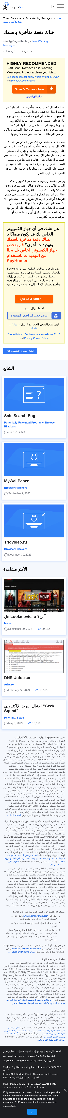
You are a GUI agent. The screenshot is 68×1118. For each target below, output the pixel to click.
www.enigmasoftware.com (35, 916)
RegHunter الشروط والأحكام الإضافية (35, 1060)
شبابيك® (15, 324)
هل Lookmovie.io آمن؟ (25, 616)
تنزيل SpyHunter (29, 298)
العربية (53, 6)
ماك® (34, 328)
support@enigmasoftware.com (26, 949)
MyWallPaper (16, 481)
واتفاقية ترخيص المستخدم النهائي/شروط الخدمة (29, 1000)
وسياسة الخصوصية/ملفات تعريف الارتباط (31, 858)
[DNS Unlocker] (34, 656)
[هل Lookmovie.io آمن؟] (34, 595)
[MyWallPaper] (34, 459)
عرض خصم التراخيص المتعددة (29, 315)
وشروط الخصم (19, 1003)
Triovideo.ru (15, 542)
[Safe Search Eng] (34, 394)
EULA (56, 76)
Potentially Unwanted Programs (24, 422)
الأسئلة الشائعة (14, 815)
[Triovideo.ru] (34, 520)
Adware (9, 684)
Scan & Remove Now (29, 89)
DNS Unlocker (17, 677)
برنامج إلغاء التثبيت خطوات (29, 1051)
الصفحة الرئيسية (53, 1051)
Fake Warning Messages (39, 18)
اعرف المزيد (9, 1105)
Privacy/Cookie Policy (23, 80)
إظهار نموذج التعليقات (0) (20, 350)
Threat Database (12, 18)
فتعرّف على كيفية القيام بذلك (51, 1040)
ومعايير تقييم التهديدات (54, 1037)
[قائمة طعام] (60, 6)
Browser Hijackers (15, 487)
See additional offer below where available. (29, 76)
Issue (7, 623)
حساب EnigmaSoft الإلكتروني (21, 952)
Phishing (9, 717)
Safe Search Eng (19, 415)
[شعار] (13, 6)
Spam (20, 717)
